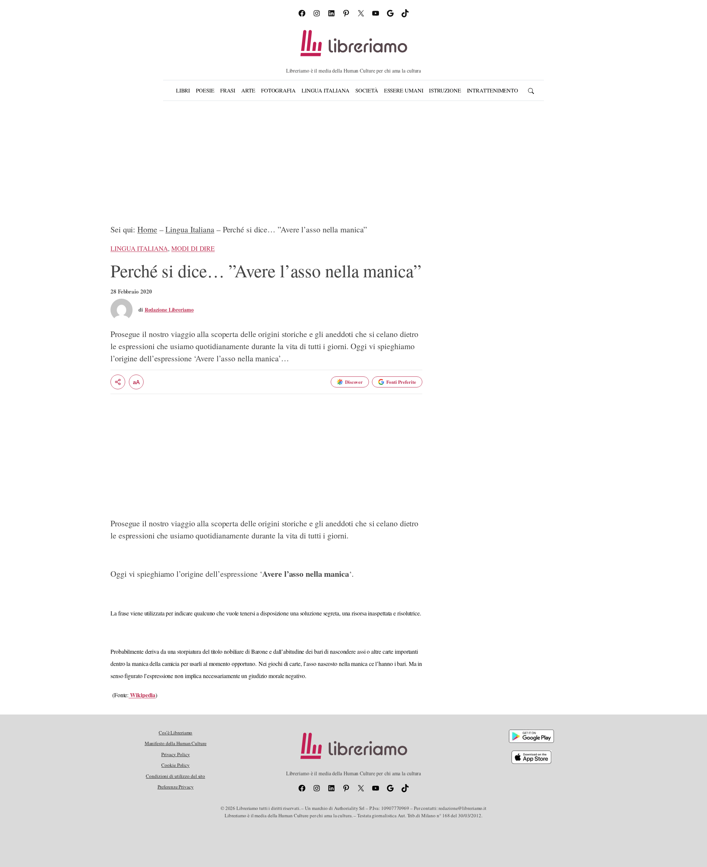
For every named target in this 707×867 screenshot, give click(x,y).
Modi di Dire (193, 248)
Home (147, 229)
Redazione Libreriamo (169, 309)
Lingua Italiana (189, 229)
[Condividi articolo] (117, 382)
